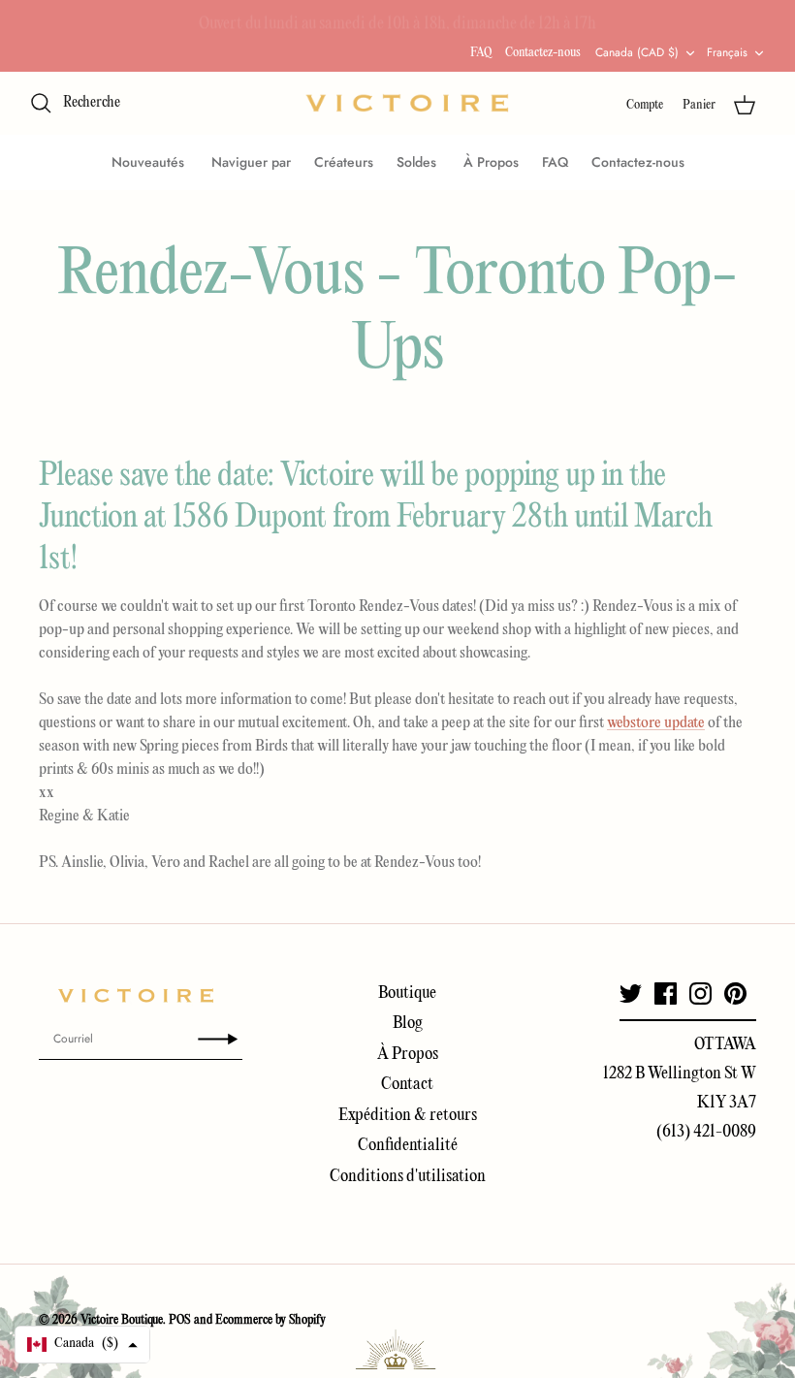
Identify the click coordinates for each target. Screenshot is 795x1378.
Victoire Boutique (121, 1320)
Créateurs (343, 162)
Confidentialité (408, 1146)
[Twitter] (631, 993)
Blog (408, 1023)
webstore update (656, 723)
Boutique (407, 993)
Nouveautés (149, 162)
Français (727, 52)
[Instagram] (700, 993)
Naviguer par (251, 162)
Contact (407, 1084)
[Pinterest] (735, 993)
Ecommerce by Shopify (270, 1320)
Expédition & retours (407, 1115)
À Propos (491, 162)
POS (180, 1320)
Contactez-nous (543, 53)
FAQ (481, 53)
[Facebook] (665, 993)
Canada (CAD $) (637, 52)
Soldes (418, 162)
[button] (82, 1344)
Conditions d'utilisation (408, 1177)
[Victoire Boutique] (407, 103)
